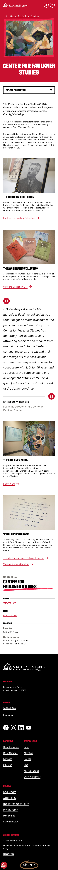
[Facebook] (6, 727)
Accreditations (31, 770)
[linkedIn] (21, 727)
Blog (26, 764)
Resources (8, 853)
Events (27, 758)
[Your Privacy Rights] (4, 865)
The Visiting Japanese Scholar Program (23, 557)
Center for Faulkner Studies (24, 15)
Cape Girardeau (11, 746)
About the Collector (13, 840)
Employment (9, 791)
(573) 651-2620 (9, 603)
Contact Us (8, 715)
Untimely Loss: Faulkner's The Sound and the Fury (26, 847)
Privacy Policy (10, 809)
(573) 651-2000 (9, 707)
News (26, 746)
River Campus (10, 752)
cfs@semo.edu (10, 615)
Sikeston (7, 764)
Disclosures (9, 815)
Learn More (9, 483)
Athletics (28, 752)
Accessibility (9, 797)
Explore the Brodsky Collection (19, 217)
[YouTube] (28, 727)
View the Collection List (15, 286)
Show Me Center (32, 776)
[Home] (15, 5)
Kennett (7, 758)
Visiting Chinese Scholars (16, 563)
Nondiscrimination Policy (16, 803)
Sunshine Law (10, 821)
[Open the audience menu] (46, 5)
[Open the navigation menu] (52, 5)
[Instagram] (13, 727)
